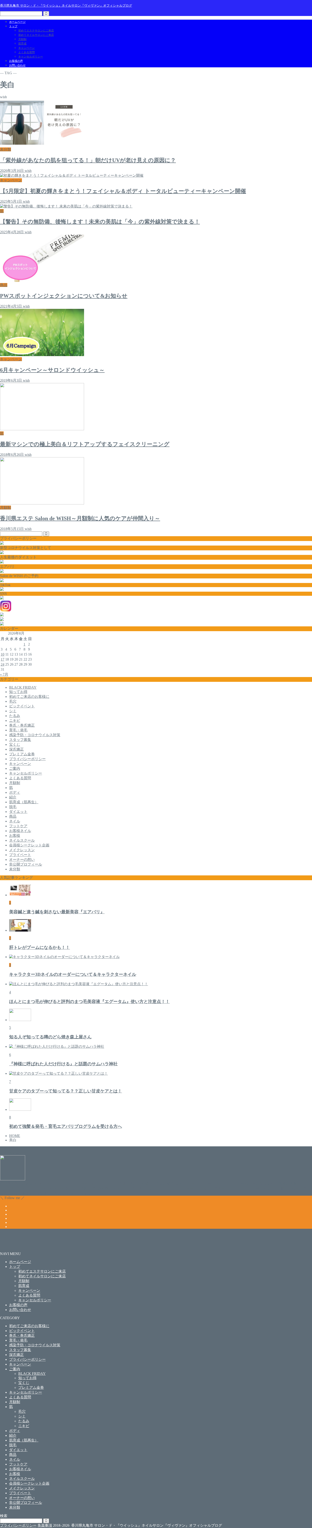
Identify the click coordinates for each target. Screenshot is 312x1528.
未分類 (14, 869)
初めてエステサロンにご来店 (36, 30)
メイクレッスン (22, 850)
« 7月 (4, 674)
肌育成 (22, 43)
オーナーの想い (22, 859)
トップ (13, 26)
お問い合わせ (17, 65)
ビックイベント (22, 706)
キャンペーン (26, 48)
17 (2, 659)
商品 (12, 816)
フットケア (18, 826)
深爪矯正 (16, 749)
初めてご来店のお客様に (29, 696)
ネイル (14, 821)
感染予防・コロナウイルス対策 (34, 735)
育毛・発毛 (18, 730)
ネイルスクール (22, 840)
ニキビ (14, 720)
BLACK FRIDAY (23, 687)
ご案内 (14, 768)
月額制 (22, 39)
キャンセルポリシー (30, 56)
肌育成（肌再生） (23, 802)
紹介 (12, 797)
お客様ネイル (20, 831)
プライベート (20, 855)
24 (2, 664)
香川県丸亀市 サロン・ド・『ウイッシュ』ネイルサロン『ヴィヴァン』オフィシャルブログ (66, 5)
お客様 (14, 836)
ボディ (14, 792)
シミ (12, 711)
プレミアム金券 (22, 754)
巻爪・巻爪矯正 (22, 725)
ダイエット (18, 812)
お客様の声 (16, 61)
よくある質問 (26, 52)
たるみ (14, 716)
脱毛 (12, 807)
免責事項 (44, 1525)
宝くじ (14, 744)
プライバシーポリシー (27, 759)
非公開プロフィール (25, 864)
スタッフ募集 (20, 740)
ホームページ (17, 22)
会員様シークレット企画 (29, 845)
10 (2, 654)
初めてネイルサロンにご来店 (36, 35)
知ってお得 (18, 692)
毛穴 (12, 701)
